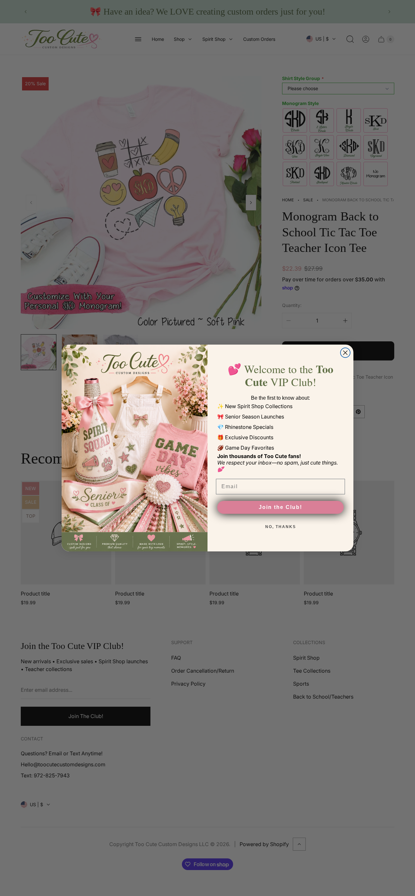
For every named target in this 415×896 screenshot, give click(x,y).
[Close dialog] (345, 353)
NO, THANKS (280, 527)
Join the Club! (280, 507)
